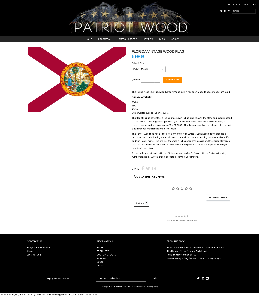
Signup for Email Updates (58, 279)
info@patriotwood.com (38, 248)
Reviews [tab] (139, 203)
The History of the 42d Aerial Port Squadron (188, 251)
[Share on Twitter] (148, 168)
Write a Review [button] (220, 197)
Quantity (136, 80)
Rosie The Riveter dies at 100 (181, 255)
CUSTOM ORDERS (128, 39)
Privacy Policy (152, 287)
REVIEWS (148, 39)
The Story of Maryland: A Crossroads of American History (195, 248)
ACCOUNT (232, 5)
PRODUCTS (104, 39)
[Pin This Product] (154, 168)
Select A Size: (138, 63)
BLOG (162, 39)
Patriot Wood (121, 287)
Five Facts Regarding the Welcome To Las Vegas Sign (194, 258)
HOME (89, 39)
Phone (30, 251)
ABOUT (175, 39)
